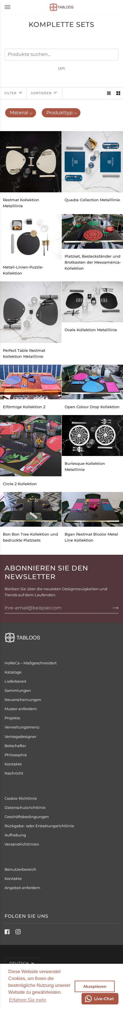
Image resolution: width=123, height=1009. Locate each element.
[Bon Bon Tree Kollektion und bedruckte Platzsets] (30, 509)
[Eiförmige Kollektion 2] (30, 382)
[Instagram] (18, 931)
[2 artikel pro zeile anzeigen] (118, 93)
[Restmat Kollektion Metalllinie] (30, 162)
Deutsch (19, 963)
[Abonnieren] (110, 607)
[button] (27, 1000)
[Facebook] (7, 931)
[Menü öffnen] (13, 7)
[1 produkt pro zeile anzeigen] (109, 93)
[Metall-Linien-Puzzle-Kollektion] (30, 237)
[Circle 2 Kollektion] (30, 446)
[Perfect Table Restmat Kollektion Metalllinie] (30, 312)
